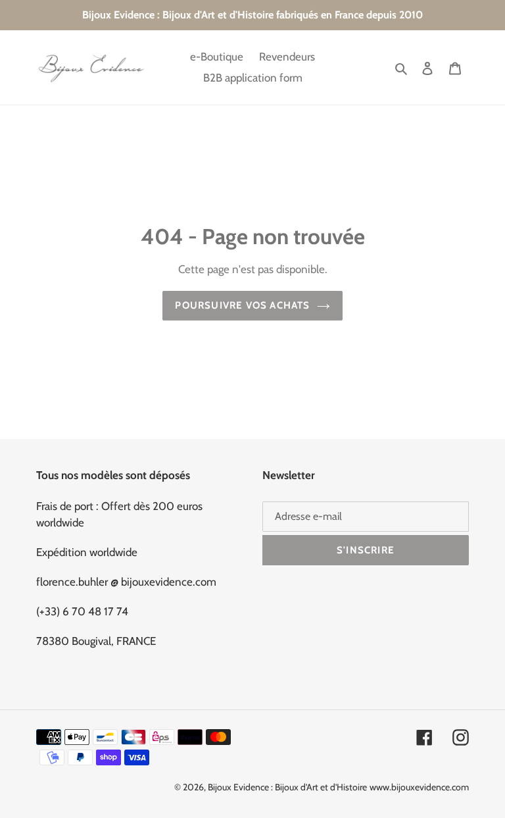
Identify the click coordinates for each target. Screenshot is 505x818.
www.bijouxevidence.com (419, 787)
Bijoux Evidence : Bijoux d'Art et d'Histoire (287, 787)
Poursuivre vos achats (242, 305)
